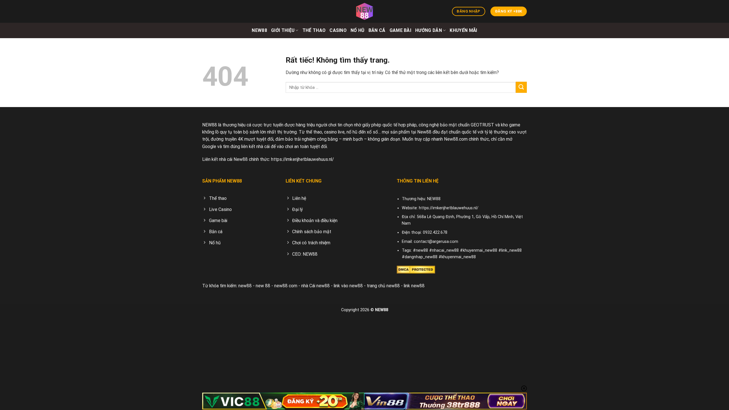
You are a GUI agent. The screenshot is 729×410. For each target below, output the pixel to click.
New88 (259, 30)
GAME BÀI (400, 30)
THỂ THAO (314, 30)
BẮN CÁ (377, 30)
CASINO (338, 30)
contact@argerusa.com (436, 241)
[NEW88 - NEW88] (364, 11)
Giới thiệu (282, 30)
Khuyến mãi (463, 30)
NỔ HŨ (357, 30)
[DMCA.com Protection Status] (416, 269)
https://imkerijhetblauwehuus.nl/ (302, 159)
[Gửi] (521, 87)
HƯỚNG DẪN (428, 30)
